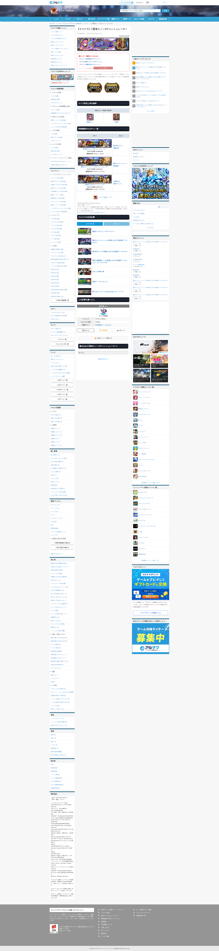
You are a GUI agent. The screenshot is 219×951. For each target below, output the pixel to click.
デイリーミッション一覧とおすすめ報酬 (62, 692)
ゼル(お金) (54, 521)
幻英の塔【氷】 (55, 272)
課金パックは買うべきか (58, 709)
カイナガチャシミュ (56, 102)
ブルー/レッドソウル (56, 518)
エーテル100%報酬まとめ (58, 369)
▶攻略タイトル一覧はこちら (150, 482)
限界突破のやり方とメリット (59, 654)
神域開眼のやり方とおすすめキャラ (61, 113)
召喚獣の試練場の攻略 (57, 249)
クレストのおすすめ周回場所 (59, 127)
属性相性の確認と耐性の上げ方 (59, 661)
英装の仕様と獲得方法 (57, 664)
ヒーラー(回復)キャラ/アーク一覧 (60, 699)
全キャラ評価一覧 (56, 328)
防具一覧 (53, 741)
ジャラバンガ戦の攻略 (57, 178)
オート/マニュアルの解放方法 (59, 603)
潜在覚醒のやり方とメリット (59, 658)
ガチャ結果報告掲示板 (57, 784)
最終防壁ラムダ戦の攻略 (58, 198)
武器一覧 (53, 738)
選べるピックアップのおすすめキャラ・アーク (149, 91)
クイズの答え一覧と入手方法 (59, 495)
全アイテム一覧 (55, 504)
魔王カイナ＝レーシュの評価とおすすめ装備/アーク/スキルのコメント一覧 (150, 242)
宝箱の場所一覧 (55, 465)
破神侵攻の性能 (55, 99)
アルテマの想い (106, 912)
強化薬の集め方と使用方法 (58, 695)
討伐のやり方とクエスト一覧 (59, 725)
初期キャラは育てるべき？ (58, 600)
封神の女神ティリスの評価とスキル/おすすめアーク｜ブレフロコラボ (151, 105)
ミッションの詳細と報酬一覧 (59, 722)
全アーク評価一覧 (56, 356)
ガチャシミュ (97, 59)
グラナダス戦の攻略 (56, 228)
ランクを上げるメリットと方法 (59, 587)
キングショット (142, 437)
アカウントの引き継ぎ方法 (58, 688)
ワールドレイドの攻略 (57, 252)
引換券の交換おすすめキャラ (59, 164)
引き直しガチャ (55, 319)
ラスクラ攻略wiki (66, 11)
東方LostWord (142, 476)
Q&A (52, 764)
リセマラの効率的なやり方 (58, 38)
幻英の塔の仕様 (55, 293)
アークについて (55, 362)
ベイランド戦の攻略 (56, 225)
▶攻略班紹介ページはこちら (103, 325)
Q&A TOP (136, 153)
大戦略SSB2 (142, 554)
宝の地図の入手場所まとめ (58, 468)
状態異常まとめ (55, 617)
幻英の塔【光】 (55, 283)
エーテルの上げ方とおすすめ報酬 (60, 373)
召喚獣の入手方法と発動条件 (59, 576)
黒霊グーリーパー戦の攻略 (58, 120)
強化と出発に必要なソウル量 (59, 366)
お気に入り (122, 330)
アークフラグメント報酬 (58, 376)
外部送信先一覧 (141, 915)
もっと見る (150, 111)
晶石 (52, 525)
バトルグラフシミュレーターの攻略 (61, 123)
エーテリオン (54, 535)
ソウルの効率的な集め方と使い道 (60, 702)
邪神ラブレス (89, 62)
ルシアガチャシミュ (56, 154)
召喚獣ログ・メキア (56, 445)
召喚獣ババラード (56, 442)
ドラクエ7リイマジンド (145, 515)
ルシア (83, 64)
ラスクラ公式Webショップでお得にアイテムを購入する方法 (151, 95)
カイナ (68, 19)
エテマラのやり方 (56, 668)
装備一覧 (53, 734)
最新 (159, 207)
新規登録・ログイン (138, 156)
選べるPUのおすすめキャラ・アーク (61, 161)
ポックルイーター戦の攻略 (58, 201)
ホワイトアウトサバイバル (146, 459)
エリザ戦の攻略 (55, 218)
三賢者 (116, 122)
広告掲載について (106, 924)
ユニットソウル (55, 508)
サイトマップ (105, 930)
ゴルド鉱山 (136, 217)
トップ (56, 19)
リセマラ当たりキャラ (57, 35)
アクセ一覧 (54, 745)
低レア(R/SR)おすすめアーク (59, 593)
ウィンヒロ (141, 431)
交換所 (53, 681)
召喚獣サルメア (55, 438)
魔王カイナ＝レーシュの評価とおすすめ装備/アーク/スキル (151, 67)
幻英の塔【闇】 (55, 286)
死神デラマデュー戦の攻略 (58, 181)
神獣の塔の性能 (55, 151)
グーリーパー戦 (103, 19)
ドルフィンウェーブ (144, 397)
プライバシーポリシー (143, 912)
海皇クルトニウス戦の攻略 (58, 188)
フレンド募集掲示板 (56, 778)
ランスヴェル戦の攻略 (57, 222)
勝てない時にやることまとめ (59, 597)
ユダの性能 (54, 134)
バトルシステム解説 (56, 573)
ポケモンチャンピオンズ (145, 498)
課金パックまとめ (56, 620)
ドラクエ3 (141, 543)
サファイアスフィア (144, 392)
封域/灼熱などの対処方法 (58, 488)
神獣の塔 (88, 64)
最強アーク (127, 19)
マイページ (136, 160)
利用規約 (104, 921)
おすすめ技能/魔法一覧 (57, 590)
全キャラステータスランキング (59, 335)
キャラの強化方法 (56, 644)
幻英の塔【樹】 (55, 276)
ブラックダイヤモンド (139, 210)
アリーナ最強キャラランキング (59, 48)
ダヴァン (80, 19)
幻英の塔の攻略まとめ (57, 296)
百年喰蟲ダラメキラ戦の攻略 (59, 191)
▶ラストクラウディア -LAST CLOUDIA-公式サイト (91, 212)
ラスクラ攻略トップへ (105, 197)
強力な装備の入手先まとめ (58, 755)
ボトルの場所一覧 (56, 471)
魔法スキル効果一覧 (56, 421)
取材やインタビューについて (110, 915)
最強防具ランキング (56, 62)
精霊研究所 (54, 485)
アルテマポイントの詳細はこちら (151, 613)
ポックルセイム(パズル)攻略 (59, 458)
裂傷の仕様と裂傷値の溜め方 (59, 563)
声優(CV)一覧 (54, 627)
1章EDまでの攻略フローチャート (60, 566)
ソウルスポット (55, 678)
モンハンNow (142, 442)
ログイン (165, 2)
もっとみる (150, 227)
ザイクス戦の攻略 (56, 235)
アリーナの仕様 (55, 705)
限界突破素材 (54, 528)
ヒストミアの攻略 (56, 242)
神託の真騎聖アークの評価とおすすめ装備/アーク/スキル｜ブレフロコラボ (151, 77)
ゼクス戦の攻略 (55, 232)
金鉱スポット (54, 475)
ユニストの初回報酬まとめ (58, 332)
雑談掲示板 (163, 19)
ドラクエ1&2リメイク (144, 509)
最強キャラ (115, 19)
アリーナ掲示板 (55, 774)
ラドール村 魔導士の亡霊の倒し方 (143, 223)
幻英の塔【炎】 (55, 269)
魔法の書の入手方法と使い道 (59, 637)
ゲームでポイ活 (125, 2)
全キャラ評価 (139, 19)
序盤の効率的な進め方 (57, 570)
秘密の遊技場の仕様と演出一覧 (59, 259)
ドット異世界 (142, 454)
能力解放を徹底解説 (56, 651)
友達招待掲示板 (55, 788)
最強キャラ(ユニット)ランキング (145, 63)
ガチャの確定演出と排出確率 (59, 315)
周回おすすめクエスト (57, 554)
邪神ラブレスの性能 (56, 137)
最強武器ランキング (56, 58)
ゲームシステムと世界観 (58, 624)
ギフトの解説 (54, 610)
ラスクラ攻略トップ (56, 31)
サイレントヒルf (143, 537)
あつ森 (140, 532)
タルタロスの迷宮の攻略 (58, 262)
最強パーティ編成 (56, 52)
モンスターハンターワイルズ (147, 526)
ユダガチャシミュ (56, 140)
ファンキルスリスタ (144, 403)
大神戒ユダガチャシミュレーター (95, 184)
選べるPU (91, 19)
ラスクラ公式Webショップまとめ (60, 81)
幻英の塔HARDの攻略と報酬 (59, 289)
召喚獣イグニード (56, 428)
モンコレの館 (54, 478)
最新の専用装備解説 (56, 751)
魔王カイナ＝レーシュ (120, 163)
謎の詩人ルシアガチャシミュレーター (94, 149)
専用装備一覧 (54, 748)
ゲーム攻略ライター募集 (143, 909)
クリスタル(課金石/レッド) (58, 531)
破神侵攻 (88, 59)
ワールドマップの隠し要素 (58, 492)
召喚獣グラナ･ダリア (57, 435)
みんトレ (140, 420)
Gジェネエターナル (144, 414)
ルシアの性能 (54, 147)
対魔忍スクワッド (143, 409)
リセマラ (151, 19)
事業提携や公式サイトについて (110, 918)
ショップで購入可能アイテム (59, 614)
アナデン (140, 425)
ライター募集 (105, 936)
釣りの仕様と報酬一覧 (57, 461)
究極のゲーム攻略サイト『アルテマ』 (112, 909)
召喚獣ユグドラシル (56, 432)
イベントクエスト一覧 (57, 718)
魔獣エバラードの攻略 (57, 194)
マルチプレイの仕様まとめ (58, 256)
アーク (53, 515)
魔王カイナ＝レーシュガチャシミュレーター (94, 166)
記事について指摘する (104, 338)
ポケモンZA (141, 520)
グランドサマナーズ (144, 471)
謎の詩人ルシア (118, 145)
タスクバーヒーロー (144, 503)
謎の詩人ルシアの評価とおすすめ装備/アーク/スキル (151, 72)
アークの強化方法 (56, 647)
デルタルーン (142, 548)
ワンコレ (140, 465)
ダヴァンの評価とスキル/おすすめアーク (147, 101)
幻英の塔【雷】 (55, 279)
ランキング (165, 207)
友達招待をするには (138, 220)
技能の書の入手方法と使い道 (59, 641)
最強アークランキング (57, 45)
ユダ (82, 62)
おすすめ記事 (90, 224)
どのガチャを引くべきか (58, 312)
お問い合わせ (105, 927)
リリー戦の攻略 (55, 239)
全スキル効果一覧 (56, 415)
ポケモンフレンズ (143, 448)
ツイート (86, 330)
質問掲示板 (54, 771)
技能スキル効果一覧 (56, 418)
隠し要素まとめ (55, 454)
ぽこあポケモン (142, 492)
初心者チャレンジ (56, 580)
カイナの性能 (54, 96)
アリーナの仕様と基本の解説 (59, 266)
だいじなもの (54, 511)
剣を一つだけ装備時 (138, 213)
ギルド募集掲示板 (56, 781)
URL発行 (104, 330)
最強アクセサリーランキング (59, 65)
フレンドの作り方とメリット (59, 607)
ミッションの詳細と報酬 (58, 630)
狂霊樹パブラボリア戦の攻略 (59, 184)
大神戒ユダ (116, 181)
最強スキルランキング (57, 55)
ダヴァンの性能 (55, 109)
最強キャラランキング (57, 42)
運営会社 (104, 933)
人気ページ (116, 224)
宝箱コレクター (55, 481)
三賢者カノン (90, 122)
